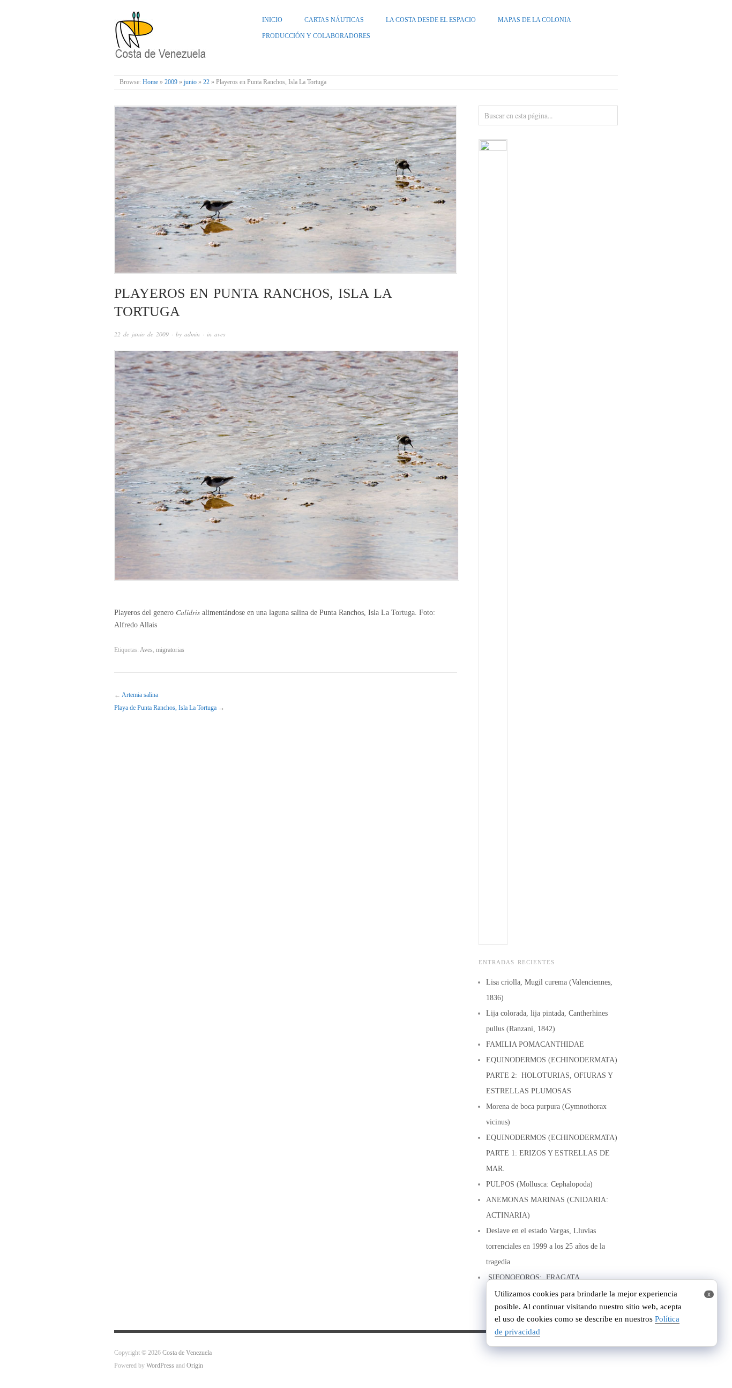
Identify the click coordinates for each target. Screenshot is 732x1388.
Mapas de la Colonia (534, 20)
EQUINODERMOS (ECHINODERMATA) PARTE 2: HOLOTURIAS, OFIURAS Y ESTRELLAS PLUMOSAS (551, 1075)
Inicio (272, 20)
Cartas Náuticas (334, 20)
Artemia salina (140, 695)
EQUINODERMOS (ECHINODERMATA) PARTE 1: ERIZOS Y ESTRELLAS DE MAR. (551, 1153)
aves (220, 334)
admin (192, 334)
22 (206, 82)
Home (150, 82)
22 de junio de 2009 (141, 334)
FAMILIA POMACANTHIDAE (535, 1044)
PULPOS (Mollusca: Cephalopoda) (539, 1184)
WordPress (160, 1365)
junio (190, 82)
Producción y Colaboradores (316, 36)
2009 (171, 82)
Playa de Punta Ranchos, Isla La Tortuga (165, 707)
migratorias (170, 650)
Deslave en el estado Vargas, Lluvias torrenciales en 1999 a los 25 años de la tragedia (545, 1246)
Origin (194, 1365)
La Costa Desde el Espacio (431, 20)
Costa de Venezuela (187, 1352)
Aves (146, 650)
